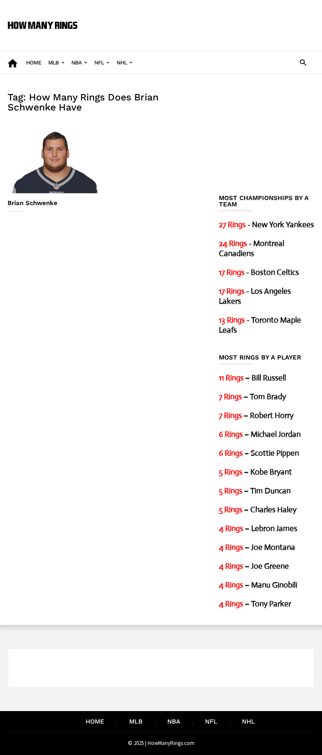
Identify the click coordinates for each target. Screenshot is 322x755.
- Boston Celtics (259, 272)
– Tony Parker (255, 604)
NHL (122, 62)
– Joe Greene (254, 566)
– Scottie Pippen (259, 453)
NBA (76, 62)
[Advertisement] (200, 19)
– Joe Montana (257, 547)
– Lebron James (258, 528)
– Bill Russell (252, 378)
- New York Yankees (266, 224)
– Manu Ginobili (258, 585)
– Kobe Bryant (255, 472)
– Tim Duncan (255, 491)
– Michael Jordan (260, 434)
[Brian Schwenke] (55, 158)
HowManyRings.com (171, 743)
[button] (302, 62)
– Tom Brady (252, 396)
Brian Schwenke (32, 203)
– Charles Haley (257, 509)
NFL (99, 62)
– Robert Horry (256, 415)
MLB (53, 62)
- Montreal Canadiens (251, 248)
